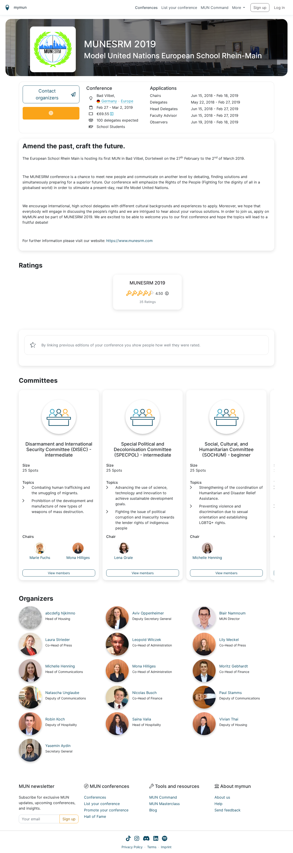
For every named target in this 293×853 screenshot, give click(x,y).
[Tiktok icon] (128, 839)
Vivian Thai (228, 719)
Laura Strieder (57, 639)
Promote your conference (106, 810)
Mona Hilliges (78, 557)
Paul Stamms (230, 692)
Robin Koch (55, 719)
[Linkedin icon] (155, 839)
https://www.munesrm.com (129, 240)
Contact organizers (47, 94)
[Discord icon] (146, 839)
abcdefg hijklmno (60, 613)
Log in (279, 7)
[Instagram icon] (136, 839)
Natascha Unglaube (62, 692)
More (237, 7)
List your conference (179, 7)
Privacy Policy (132, 847)
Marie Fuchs (40, 557)
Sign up (259, 7)
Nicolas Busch (144, 692)
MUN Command (214, 7)
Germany (109, 101)
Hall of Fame (95, 816)
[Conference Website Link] (51, 113)
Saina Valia (141, 719)
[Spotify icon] (164, 839)
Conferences (146, 7)
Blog (153, 810)
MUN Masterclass (164, 803)
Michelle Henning (207, 557)
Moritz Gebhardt (233, 666)
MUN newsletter (36, 786)
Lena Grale (123, 557)
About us (222, 797)
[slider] (140, 293)
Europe (127, 101)
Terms (151, 847)
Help (218, 803)
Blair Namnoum (232, 613)
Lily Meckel (229, 639)
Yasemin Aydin (58, 745)
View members (59, 573)
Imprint (166, 847)
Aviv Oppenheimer (148, 613)
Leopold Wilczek (146, 639)
